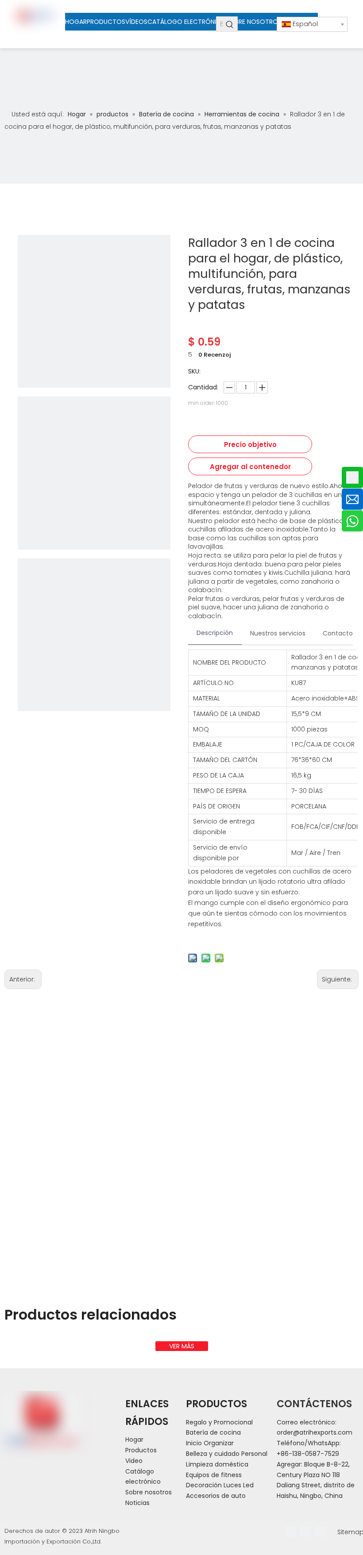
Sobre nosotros (148, 1492)
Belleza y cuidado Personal (226, 1453)
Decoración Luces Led (220, 1485)
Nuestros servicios (277, 633)
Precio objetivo (250, 444)
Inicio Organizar (210, 1443)
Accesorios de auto (216, 1495)
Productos (141, 1450)
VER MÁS (181, 1346)
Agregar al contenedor (250, 466)
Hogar (134, 1439)
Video (134, 1460)
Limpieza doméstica (217, 1464)
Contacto (338, 633)
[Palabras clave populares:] (230, 24)
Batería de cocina (213, 1432)
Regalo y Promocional (219, 1422)
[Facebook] (290, 1531)
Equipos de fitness (214, 1474)
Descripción (215, 632)
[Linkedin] (305, 1531)
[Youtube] (320, 1531)
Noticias (137, 1502)
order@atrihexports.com (314, 1432)
